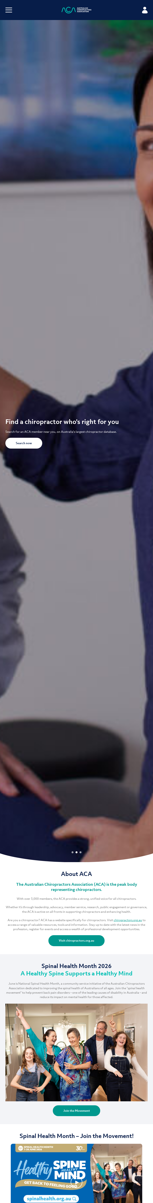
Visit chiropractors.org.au (76, 940)
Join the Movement (76, 1111)
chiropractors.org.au (128, 920)
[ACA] (76, 11)
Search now (24, 443)
